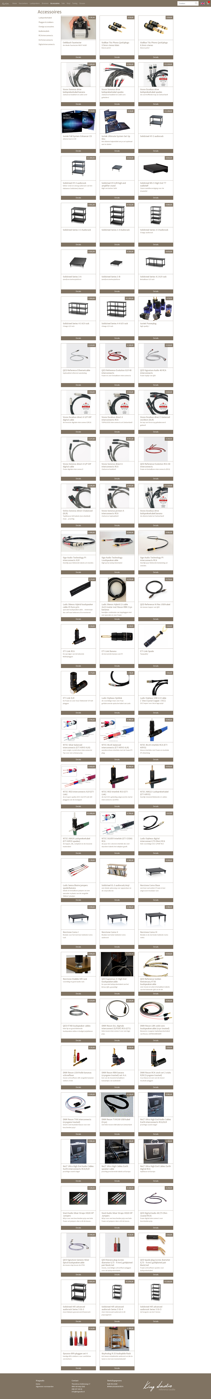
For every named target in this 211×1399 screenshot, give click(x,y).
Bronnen (45, 3)
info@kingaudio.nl (78, 1391)
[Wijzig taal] (203, 3)
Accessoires (55, 3)
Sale (63, 3)
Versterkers (23, 3)
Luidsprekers (35, 3)
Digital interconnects (47, 44)
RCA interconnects (46, 35)
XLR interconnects (46, 40)
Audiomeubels (44, 31)
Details (78, 57)
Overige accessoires (46, 26)
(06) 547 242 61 (77, 1389)
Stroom (82, 3)
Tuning (74, 3)
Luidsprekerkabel (45, 18)
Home (15, 3)
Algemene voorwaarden (44, 1386)
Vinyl (68, 3)
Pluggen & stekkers (46, 22)
